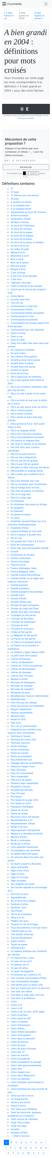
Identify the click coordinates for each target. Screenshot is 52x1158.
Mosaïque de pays (20, 692)
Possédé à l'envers (20, 786)
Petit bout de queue (21, 779)
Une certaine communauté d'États (28, 978)
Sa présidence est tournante (25, 850)
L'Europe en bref (19, 625)
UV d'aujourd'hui (19, 1099)
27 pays (15, 192)
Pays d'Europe (18, 769)
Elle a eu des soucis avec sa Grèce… (30, 407)
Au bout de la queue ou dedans (27, 242)
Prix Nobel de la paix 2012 (24, 800)
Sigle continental (19, 867)
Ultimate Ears (18, 947)
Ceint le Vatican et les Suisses (26, 286)
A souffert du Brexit (21, 202)
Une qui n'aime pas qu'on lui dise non (30, 988)
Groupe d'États (18, 598)
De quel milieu (18, 353)
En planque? (17, 511)
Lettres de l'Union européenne (26, 665)
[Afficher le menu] (46, 4)
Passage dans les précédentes (26, 763)
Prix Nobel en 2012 (21, 803)
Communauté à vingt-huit (24, 306)
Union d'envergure (20, 1025)
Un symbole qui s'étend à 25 (26, 974)
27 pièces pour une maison (25, 195)
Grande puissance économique (27, 591)
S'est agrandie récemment (24, 847)
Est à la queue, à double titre (26, 534)
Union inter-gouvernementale (26, 1065)
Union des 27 (18, 1052)
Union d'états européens (23, 1031)
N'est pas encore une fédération (27, 705)
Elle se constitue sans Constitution (29, 484)
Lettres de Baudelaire (22, 662)
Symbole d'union (19, 904)
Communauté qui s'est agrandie (27, 329)
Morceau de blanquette (23, 682)
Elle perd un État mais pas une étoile (30, 467)
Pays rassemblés (19, 776)
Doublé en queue (19, 370)
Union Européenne (20, 1058)
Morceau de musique (22, 685)
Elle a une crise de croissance (26, 433)
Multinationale (18, 699)
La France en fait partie (23, 638)
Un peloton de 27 (20, 964)
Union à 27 (16, 1004)
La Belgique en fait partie (24, 635)
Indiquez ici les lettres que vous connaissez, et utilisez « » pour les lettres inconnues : (24, 152)
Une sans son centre (21, 991)
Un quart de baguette (22, 971)
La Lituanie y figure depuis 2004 (28, 652)
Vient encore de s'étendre (24, 1119)
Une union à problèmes (23, 998)
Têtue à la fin (17, 917)
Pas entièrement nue (21, 759)
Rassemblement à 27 (21, 820)
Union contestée (19, 1021)
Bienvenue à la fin (20, 255)
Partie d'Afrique (19, 746)
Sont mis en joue (19, 894)
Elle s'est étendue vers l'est (25, 480)
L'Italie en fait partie (21, 632)
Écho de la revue (19, 373)
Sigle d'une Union (20, 870)
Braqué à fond (18, 269)
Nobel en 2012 (18, 719)
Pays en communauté (22, 773)
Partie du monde (19, 753)
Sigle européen (18, 880)
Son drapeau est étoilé (22, 884)
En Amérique (17, 501)
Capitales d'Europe (21, 282)
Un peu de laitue (19, 968)
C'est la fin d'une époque (24, 275)
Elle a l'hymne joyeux (22, 410)
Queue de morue (19, 810)
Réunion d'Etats (19, 837)
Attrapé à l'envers (20, 222)
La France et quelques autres (26, 642)
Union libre (16, 1068)
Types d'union (18, 941)
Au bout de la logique (22, 235)
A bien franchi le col (9, 15)
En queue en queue (21, 514)
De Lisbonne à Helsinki (23, 349)
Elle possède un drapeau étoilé (27, 470)
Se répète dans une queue (24, 853)
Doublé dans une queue (23, 366)
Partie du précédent (21, 756)
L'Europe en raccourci (22, 628)
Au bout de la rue (20, 245)
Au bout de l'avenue (21, 228)
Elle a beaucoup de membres (26, 376)
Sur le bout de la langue (23, 900)
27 (12, 188)
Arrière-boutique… (20, 215)
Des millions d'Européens (24, 356)
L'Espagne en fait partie (23, 615)
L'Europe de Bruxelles (22, 618)
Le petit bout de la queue (24, 655)
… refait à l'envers (20, 1135)
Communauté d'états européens (27, 312)
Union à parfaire (19, 1015)
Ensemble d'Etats (20, 527)
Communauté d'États (22, 309)
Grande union (18, 595)
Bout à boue (17, 259)
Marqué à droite (19, 679)
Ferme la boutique (20, 561)
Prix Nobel (16, 796)
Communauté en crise (22, 316)
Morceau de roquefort (22, 689)
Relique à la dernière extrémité (27, 833)
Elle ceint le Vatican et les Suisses (28, 443)
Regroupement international (25, 830)
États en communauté (22, 544)
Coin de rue (17, 302)
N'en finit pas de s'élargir (24, 702)
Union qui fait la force (22, 1095)
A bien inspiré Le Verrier (39, 15)
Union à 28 (16, 1008)
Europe (14, 551)
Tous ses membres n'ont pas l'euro (29, 927)
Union (14, 1001)
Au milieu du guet (20, 249)
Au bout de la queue (21, 239)
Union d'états (18, 1028)
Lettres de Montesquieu (23, 669)
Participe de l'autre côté (23, 739)
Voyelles (15, 1129)
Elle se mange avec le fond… (26, 487)
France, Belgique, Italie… (23, 571)
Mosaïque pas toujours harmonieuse (30, 695)
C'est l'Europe (18, 272)
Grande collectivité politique (25, 574)
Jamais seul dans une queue (25, 611)
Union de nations (19, 1041)
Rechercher (26, 167)
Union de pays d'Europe (23, 1048)
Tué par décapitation (21, 937)
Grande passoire (19, 585)
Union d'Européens (21, 1035)
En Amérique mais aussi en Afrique (29, 504)
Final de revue (18, 564)
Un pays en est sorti (21, 961)
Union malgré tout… (21, 1072)
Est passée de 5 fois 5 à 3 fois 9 (28, 541)
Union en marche (19, 1055)
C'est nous (16, 279)
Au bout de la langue (21, 232)
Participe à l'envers (21, 736)
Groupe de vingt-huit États (25, 608)
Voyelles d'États (19, 1132)
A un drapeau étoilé (21, 208)
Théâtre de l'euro (20, 920)
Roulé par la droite (20, 843)
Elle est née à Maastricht (23, 457)
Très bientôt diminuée (22, 934)
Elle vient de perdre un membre (27, 490)
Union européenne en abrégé (26, 1062)
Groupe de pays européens (25, 605)
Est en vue (16, 538)
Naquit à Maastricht (21, 709)
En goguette (17, 507)
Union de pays (18, 1045)
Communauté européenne (24, 319)
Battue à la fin (18, 252)
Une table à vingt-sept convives (27, 994)
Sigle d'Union (18, 873)
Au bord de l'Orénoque (23, 225)
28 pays (15, 198)
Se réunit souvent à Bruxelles (26, 863)
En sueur (15, 517)
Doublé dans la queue (22, 363)
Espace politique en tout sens (26, 531)
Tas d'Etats (16, 910)
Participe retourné (20, 742)
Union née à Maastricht (23, 1075)
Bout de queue (18, 265)
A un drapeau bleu (20, 205)
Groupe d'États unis (21, 601)
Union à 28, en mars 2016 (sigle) (28, 1011)
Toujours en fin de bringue (24, 924)
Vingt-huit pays (19, 1125)
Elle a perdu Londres (21, 413)
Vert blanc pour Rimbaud (24, 1109)
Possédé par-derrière (22, 789)
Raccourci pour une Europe (25, 816)
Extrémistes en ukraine (23, 554)
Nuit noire (16, 722)
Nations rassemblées (21, 712)
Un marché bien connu (22, 957)
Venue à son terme (20, 1102)
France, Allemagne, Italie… (24, 568)
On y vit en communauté (23, 726)
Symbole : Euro (19, 907)
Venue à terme (18, 1105)
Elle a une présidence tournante (27, 437)
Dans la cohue (18, 333)
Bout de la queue (19, 262)
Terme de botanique (21, 914)
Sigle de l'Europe (19, 877)
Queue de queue (19, 813)
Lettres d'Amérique (21, 658)
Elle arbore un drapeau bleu (25, 440)
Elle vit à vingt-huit (21, 494)
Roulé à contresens (21, 840)
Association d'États (21, 218)
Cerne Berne (17, 296)
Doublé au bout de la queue (25, 359)
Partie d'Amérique (20, 749)
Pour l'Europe (18, 793)
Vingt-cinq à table (20, 1122)
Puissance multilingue (22, 806)
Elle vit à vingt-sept (21, 497)
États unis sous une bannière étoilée (29, 548)
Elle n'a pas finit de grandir (25, 464)
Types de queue (19, 944)
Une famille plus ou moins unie (27, 984)
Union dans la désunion (23, 1038)
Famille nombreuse (20, 558)
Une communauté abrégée (24, 981)
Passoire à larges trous (23, 766)
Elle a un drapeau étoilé (23, 430)
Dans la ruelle (18, 339)
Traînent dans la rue (21, 931)
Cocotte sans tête (20, 299)
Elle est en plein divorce (23, 454)
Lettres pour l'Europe (22, 675)
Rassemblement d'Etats (23, 823)
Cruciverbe (14, 4)
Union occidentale (20, 1078)
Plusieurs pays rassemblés (24, 783)
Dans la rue (16, 336)
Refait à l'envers (19, 826)
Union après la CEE (21, 1018)
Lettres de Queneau (21, 672)
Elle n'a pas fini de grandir (24, 460)
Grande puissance (20, 588)
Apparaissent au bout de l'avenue (28, 212)
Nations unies (18, 716)
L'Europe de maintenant (23, 622)
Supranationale (18, 897)
